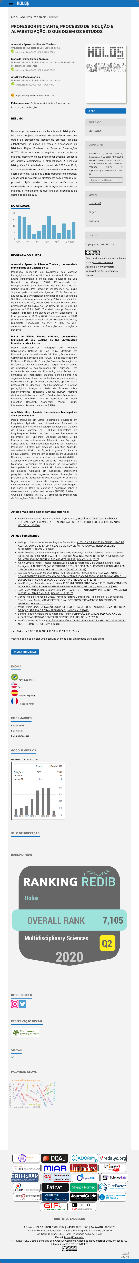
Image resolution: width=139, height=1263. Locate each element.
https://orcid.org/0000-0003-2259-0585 (35, 52)
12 (40, 631)
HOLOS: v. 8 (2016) (62, 593)
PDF (92, 111)
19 (63, 631)
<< (12, 631)
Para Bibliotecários (20, 736)
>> (79, 631)
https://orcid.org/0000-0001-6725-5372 (34, 85)
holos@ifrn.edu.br (74, 1237)
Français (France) (26, 704)
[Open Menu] (11, 3)
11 (37, 631)
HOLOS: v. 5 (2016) (50, 623)
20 (67, 631)
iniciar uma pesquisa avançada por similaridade (60, 638)
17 (57, 631)
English (20, 687)
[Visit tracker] (12, 1057)
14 (46, 631)
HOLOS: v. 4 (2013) (44, 549)
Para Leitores (17, 725)
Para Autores (17, 730)
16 (53, 631)
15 (50, 631)
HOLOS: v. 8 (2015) (85, 579)
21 (70, 631)
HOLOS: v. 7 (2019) (87, 617)
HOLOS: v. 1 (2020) (29, 525)
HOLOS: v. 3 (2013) (78, 610)
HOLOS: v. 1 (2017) (42, 603)
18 (60, 631)
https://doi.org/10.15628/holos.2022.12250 (35, 95)
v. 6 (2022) (40, 17)
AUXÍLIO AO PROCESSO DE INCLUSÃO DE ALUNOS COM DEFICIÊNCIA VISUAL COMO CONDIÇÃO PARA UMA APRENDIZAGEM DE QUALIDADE (71, 546)
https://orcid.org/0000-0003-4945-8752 (35, 70)
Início (14, 17)
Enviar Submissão (25, 652)
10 (33, 631)
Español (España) (26, 695)
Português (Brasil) (26, 679)
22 (73, 631)
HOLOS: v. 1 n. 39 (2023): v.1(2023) (66, 569)
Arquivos (26, 17)
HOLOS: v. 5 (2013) (107, 586)
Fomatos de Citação (101, 180)
